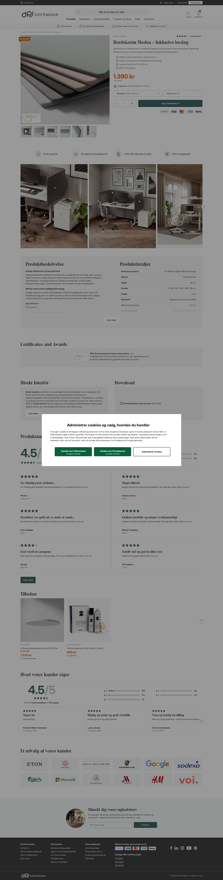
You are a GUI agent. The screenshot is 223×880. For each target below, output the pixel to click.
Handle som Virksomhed (73, 452)
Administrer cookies (152, 451)
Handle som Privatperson (112, 452)
